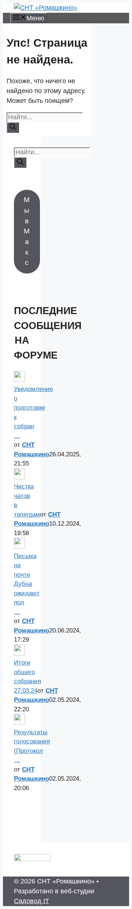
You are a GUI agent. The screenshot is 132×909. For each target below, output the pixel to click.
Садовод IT (31, 901)
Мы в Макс (27, 231)
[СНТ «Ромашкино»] (45, 7)
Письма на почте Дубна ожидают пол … (27, 584)
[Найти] (13, 127)
